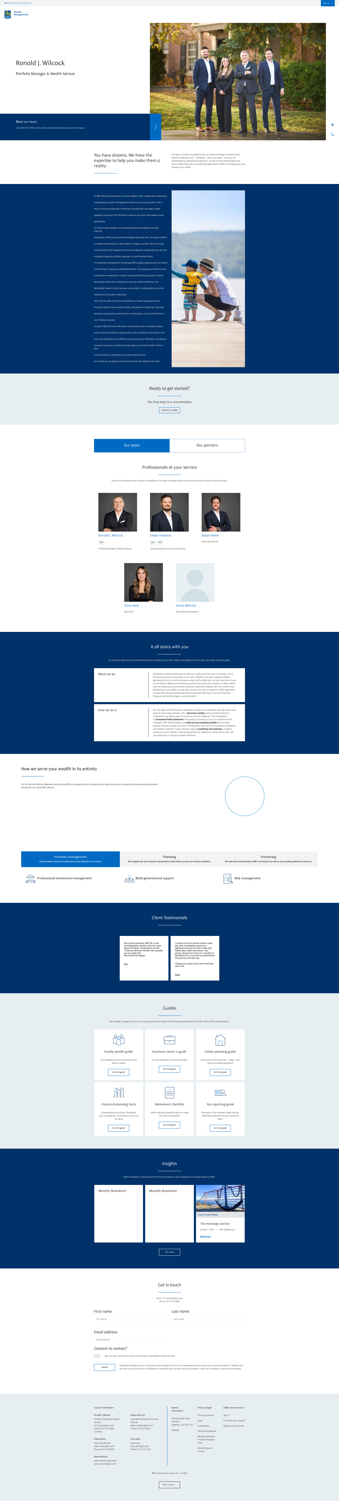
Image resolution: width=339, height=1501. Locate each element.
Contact (324, 15)
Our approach (224, 15)
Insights (299, 15)
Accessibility (203, 1466)
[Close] (334, 1475)
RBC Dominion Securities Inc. (18, 3)
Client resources (277, 15)
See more (169, 1249)
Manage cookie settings (214, 1493)
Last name (180, 1307)
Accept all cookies (214, 1485)
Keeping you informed (233, 1466)
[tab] (70, 856)
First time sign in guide (234, 1460)
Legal (200, 1460)
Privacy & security (206, 1455)
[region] (169, 1398)
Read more (205, 1233)
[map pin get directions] (169, 1394)
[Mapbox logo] (100, 1418)
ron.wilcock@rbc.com (104, 1465)
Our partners (207, 444)
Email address (106, 1328)
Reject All (214, 1478)
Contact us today (169, 410)
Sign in (226, 1455)
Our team (203, 15)
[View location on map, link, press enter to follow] (169, 1398)
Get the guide (118, 1069)
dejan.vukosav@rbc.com (142, 1465)
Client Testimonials (250, 15)
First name (103, 1307)
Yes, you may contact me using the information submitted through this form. (140, 1351)
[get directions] (169, 1394)
